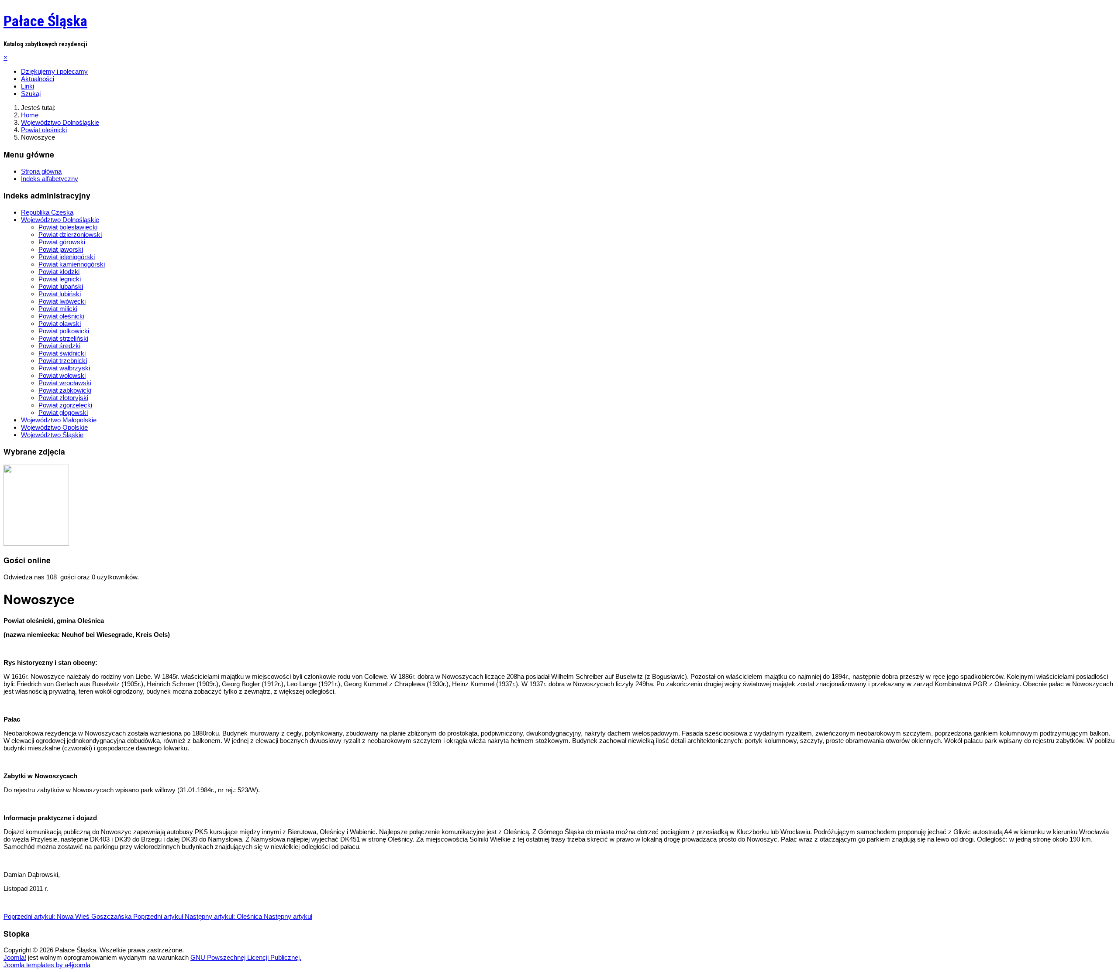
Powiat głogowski (63, 412)
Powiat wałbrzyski (64, 368)
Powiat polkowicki (63, 331)
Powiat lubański (60, 286)
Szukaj (31, 93)
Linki (27, 86)
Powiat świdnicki (62, 353)
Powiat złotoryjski (63, 397)
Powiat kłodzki (58, 271)
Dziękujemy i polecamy (54, 71)
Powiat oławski (59, 323)
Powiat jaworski (60, 249)
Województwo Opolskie (54, 427)
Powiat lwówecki (62, 301)
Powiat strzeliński (63, 338)
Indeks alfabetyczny (49, 178)
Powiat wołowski (62, 375)
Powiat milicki (57, 308)
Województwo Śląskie (52, 434)
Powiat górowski (61, 242)
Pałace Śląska (45, 21)
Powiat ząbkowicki (64, 390)
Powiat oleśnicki (61, 316)
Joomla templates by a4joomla (46, 965)
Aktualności (37, 78)
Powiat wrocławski (64, 383)
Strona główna (41, 171)
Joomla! (14, 957)
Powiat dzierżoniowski (70, 234)
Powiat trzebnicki (62, 360)
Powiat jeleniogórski (66, 256)
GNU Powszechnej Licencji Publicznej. (245, 957)
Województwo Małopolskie (59, 420)
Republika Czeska (47, 212)
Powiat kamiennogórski (71, 264)
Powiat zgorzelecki (65, 405)
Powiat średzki (59, 345)
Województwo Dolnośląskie (60, 219)
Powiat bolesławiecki (67, 227)
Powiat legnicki (59, 279)
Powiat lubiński (59, 294)
